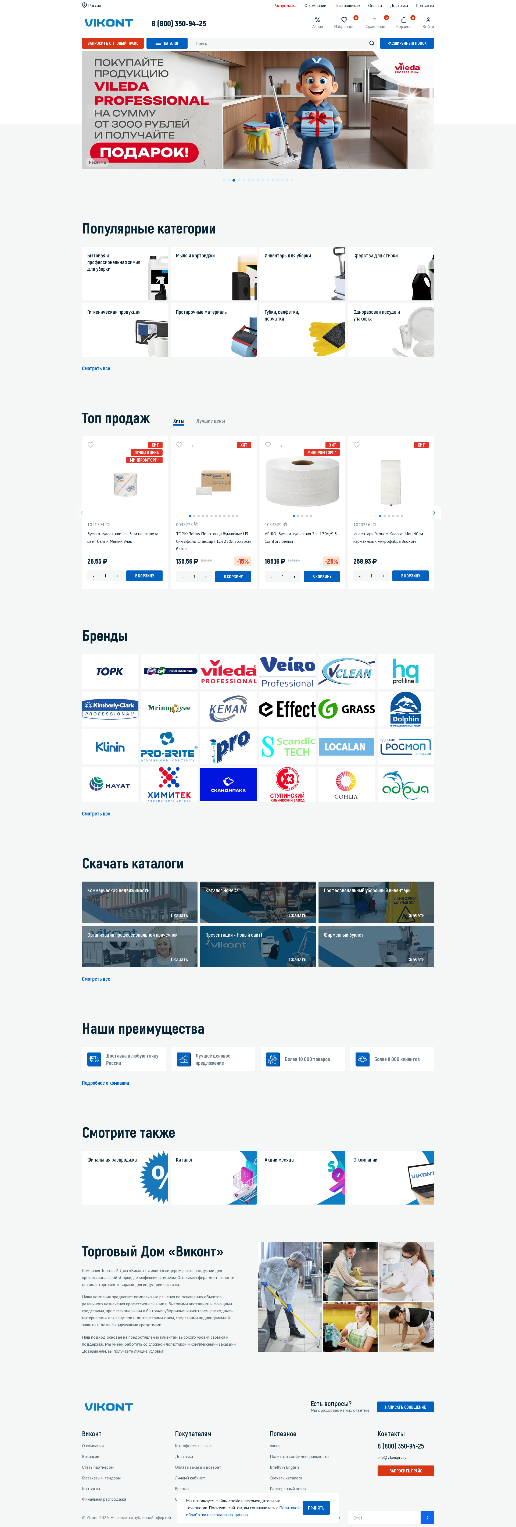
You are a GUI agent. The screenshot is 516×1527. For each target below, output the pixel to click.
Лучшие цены (210, 420)
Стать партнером (98, 1467)
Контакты (425, 5)
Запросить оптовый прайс (112, 43)
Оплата (375, 5)
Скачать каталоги (286, 1478)
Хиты (178, 420)
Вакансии (90, 1456)
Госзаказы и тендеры (101, 1478)
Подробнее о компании (105, 1082)
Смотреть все (96, 368)
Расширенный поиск (407, 43)
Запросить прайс (405, 1470)
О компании (315, 5)
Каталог (171, 43)
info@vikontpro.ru (392, 1457)
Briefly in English (284, 1467)
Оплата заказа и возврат (198, 1467)
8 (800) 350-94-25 (179, 23)
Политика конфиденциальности (299, 1456)
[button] (94, 111)
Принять (316, 1507)
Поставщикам (347, 5)
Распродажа (284, 5)
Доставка (399, 5)
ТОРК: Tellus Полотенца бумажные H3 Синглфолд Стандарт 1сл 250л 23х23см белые (213, 541)
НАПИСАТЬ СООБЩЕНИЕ (405, 1407)
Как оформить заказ (194, 1445)
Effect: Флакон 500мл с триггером (474, 533)
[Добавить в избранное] (90, 445)
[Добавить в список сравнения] (102, 445)
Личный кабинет (190, 1478)
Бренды (182, 1488)
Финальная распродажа (104, 1499)
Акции (275, 1445)
